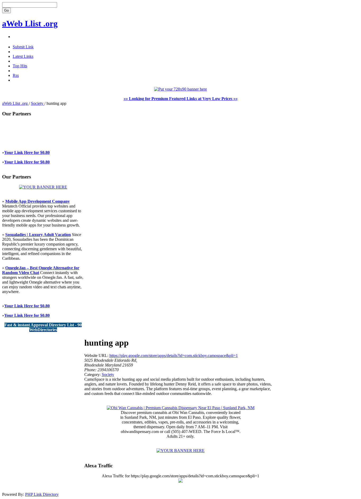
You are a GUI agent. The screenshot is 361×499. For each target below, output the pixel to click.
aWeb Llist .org (30, 23)
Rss (16, 75)
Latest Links (23, 56)
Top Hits (20, 66)
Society (37, 103)
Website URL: (96, 355)
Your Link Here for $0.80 (27, 152)
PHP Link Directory (42, 494)
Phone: (91, 370)
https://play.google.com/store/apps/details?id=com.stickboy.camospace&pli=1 (173, 355)
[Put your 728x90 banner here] (180, 89)
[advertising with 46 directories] (43, 187)
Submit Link (23, 47)
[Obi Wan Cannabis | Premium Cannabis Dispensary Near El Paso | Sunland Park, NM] (180, 408)
